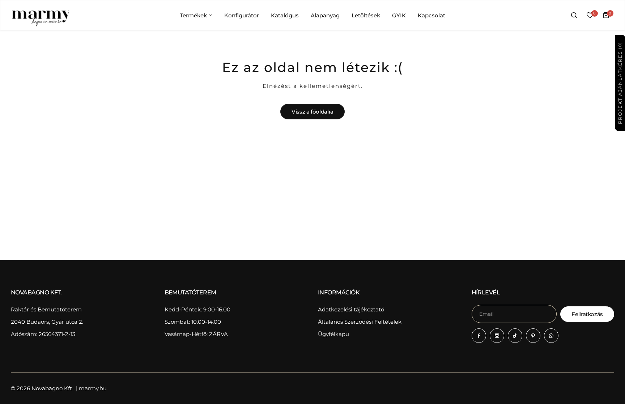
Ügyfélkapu (333, 334)
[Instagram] (497, 335)
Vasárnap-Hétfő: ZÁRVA (196, 334)
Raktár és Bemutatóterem (46, 309)
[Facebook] (479, 335)
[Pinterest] (533, 335)
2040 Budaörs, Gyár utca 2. (47, 321)
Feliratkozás (587, 314)
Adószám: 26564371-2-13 (43, 334)
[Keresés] (574, 15)
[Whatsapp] (551, 335)
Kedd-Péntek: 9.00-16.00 (197, 309)
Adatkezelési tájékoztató (351, 309)
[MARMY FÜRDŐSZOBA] (40, 15)
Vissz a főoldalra (312, 111)
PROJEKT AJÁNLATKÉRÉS (619, 83)
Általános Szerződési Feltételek (359, 321)
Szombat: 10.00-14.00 (193, 321)
